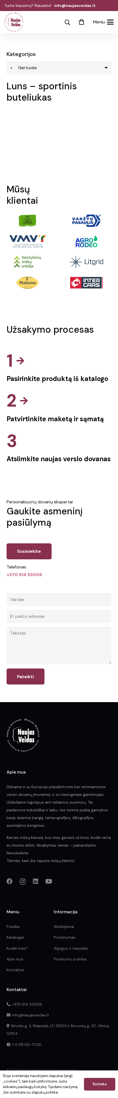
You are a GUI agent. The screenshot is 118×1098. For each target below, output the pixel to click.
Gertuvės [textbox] (23, 68)
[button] (67, 23)
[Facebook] (10, 881)
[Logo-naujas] (13, 22)
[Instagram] (23, 881)
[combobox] (59, 68)
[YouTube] (48, 881)
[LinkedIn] (35, 881)
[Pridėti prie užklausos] (81, 22)
